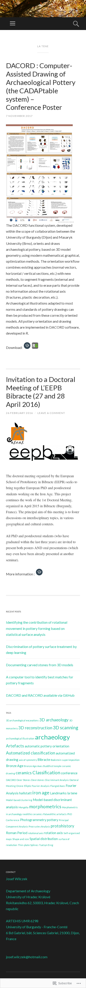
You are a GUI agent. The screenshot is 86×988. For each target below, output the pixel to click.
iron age (40, 792)
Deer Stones (23, 779)
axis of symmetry (28, 759)
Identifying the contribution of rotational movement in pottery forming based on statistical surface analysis (36, 628)
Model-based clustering (19, 800)
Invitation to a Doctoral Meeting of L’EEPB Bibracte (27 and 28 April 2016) (40, 391)
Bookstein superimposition (65, 759)
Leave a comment (51, 413)
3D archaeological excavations (22, 720)
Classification (46, 772)
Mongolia (23, 807)
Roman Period (16, 833)
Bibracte (43, 760)
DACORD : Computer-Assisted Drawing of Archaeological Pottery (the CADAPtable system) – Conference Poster (40, 86)
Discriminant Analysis (57, 779)
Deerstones (37, 779)
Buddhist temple (52, 766)
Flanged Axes (57, 785)
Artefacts (15, 745)
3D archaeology (54, 719)
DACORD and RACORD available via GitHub (40, 695)
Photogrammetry (33, 820)
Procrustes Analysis (39, 826)
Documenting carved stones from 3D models (39, 665)
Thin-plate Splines (28, 845)
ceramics (24, 772)
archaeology (52, 737)
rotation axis (53, 833)
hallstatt (25, 793)
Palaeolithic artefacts (55, 814)
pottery (52, 820)
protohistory (62, 825)
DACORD (11, 779)
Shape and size (20, 839)
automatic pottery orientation (47, 746)
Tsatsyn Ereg (46, 845)
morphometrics (45, 806)
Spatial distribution (44, 839)
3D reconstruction (35, 727)
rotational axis (35, 833)
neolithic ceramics (32, 814)
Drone (19, 785)
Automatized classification (30, 752)
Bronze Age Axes (33, 766)
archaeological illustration (20, 738)
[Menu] (12, 23)
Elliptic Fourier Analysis (37, 785)
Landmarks (58, 793)
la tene (72, 793)
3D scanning (65, 727)
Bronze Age (14, 766)
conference (69, 773)
